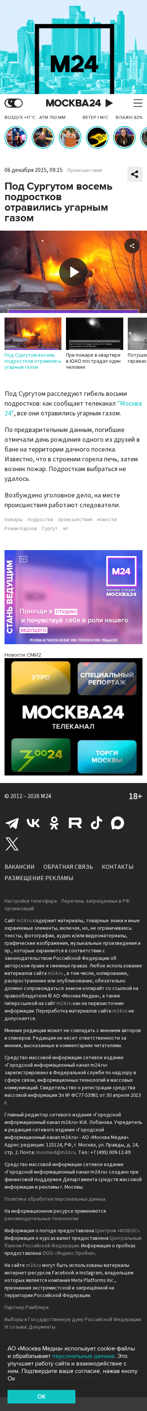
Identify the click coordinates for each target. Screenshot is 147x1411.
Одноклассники (54, 822)
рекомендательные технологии (41, 1218)
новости (106, 519)
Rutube (75, 822)
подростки (40, 519)
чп (65, 528)
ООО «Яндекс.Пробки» (68, 1253)
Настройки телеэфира (31, 901)
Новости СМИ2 (23, 655)
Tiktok (96, 822)
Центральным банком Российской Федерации (73, 1242)
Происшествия (84, 170)
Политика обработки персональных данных (55, 1199)
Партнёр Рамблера (27, 1307)
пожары (14, 519)
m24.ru (24, 920)
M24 (46, 796)
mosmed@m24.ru (56, 1152)
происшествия (75, 519)
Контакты (118, 867)
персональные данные (83, 1356)
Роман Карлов (21, 528)
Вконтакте (33, 822)
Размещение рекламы (39, 878)
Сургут (50, 528)
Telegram (12, 822)
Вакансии (20, 867)
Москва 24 (73, 103)
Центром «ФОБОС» (117, 1231)
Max (117, 822)
